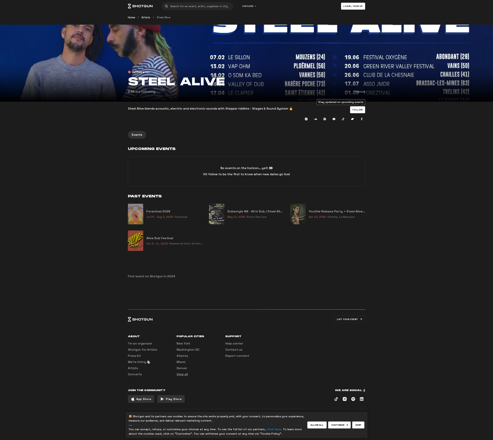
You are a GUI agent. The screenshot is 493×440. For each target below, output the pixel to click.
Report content (237, 356)
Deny (358, 425)
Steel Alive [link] (163, 17)
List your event (347, 319)
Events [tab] (137, 135)
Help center (234, 343)
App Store (143, 399)
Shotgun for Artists (142, 350)
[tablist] (246, 135)
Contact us (233, 350)
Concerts (135, 374)
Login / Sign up (353, 6)
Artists (146, 17)
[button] (357, 109)
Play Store (174, 399)
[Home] (140, 6)
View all (182, 374)
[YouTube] (333, 119)
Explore (247, 6)
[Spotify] (324, 119)
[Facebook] (361, 119)
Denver (182, 368)
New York (183, 343)
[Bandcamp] (352, 119)
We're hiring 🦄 (139, 362)
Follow (357, 109)
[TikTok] (343, 119)
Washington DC (188, 350)
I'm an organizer (140, 343)
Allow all (317, 425)
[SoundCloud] (315, 119)
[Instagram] (306, 119)
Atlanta (182, 356)
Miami (181, 362)
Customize (338, 425)
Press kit (134, 356)
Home (131, 17)
